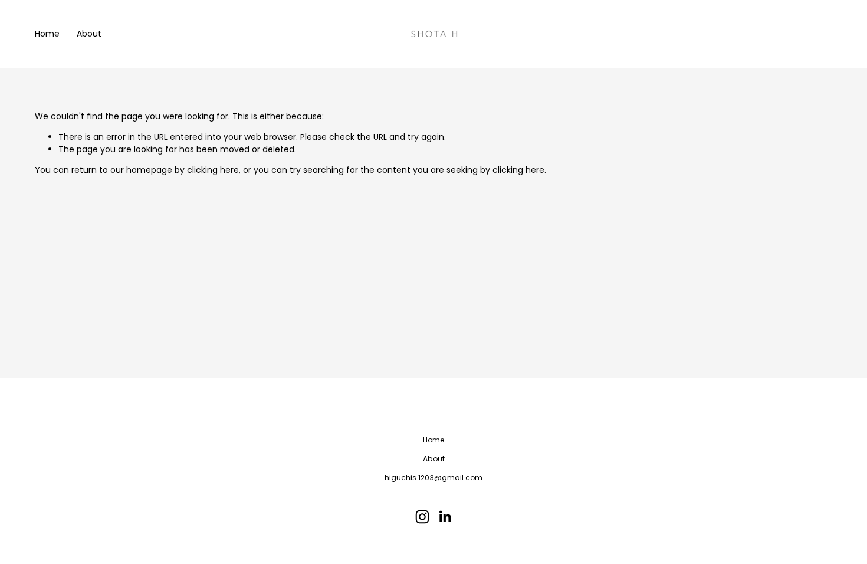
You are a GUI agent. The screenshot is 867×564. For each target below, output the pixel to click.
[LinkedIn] (445, 517)
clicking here (213, 170)
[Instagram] (422, 517)
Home (47, 34)
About (89, 34)
